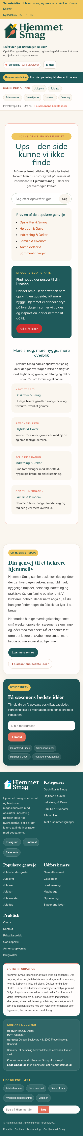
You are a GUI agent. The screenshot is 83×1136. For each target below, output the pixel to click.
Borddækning (52, 885)
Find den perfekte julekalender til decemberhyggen (55, 77)
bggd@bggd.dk (16, 1064)
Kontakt (7, 8)
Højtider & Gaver (32, 228)
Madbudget (51, 891)
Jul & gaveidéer (30, 64)
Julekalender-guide (15, 872)
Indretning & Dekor (34, 235)
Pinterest (31, 842)
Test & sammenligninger (59, 822)
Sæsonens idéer (54, 904)
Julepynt (39, 88)
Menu (50, 64)
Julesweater (13, 97)
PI (26, 14)
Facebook (12, 852)
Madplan (43, 1097)
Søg (64, 199)
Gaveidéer (50, 878)
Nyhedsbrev (10, 14)
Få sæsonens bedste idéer (50, 106)
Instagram (12, 842)
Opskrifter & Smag (33, 222)
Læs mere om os (23, 652)
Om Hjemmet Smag (54, 1129)
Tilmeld (17, 737)
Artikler (63, 3)
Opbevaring (51, 898)
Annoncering (34, 1129)
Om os (73, 3)
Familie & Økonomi (33, 241)
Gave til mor (58, 1088)
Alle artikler (51, 815)
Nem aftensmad (54, 872)
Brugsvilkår (10, 954)
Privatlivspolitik (12, 106)
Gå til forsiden (29, 329)
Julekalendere (14, 1088)
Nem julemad (36, 1088)
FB (31, 14)
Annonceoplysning (15, 948)
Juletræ (55, 88)
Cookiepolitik (11, 941)
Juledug (65, 97)
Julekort (49, 97)
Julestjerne (32, 97)
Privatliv (7, 1129)
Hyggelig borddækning (19, 1097)
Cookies (19, 1129)
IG (21, 14)
